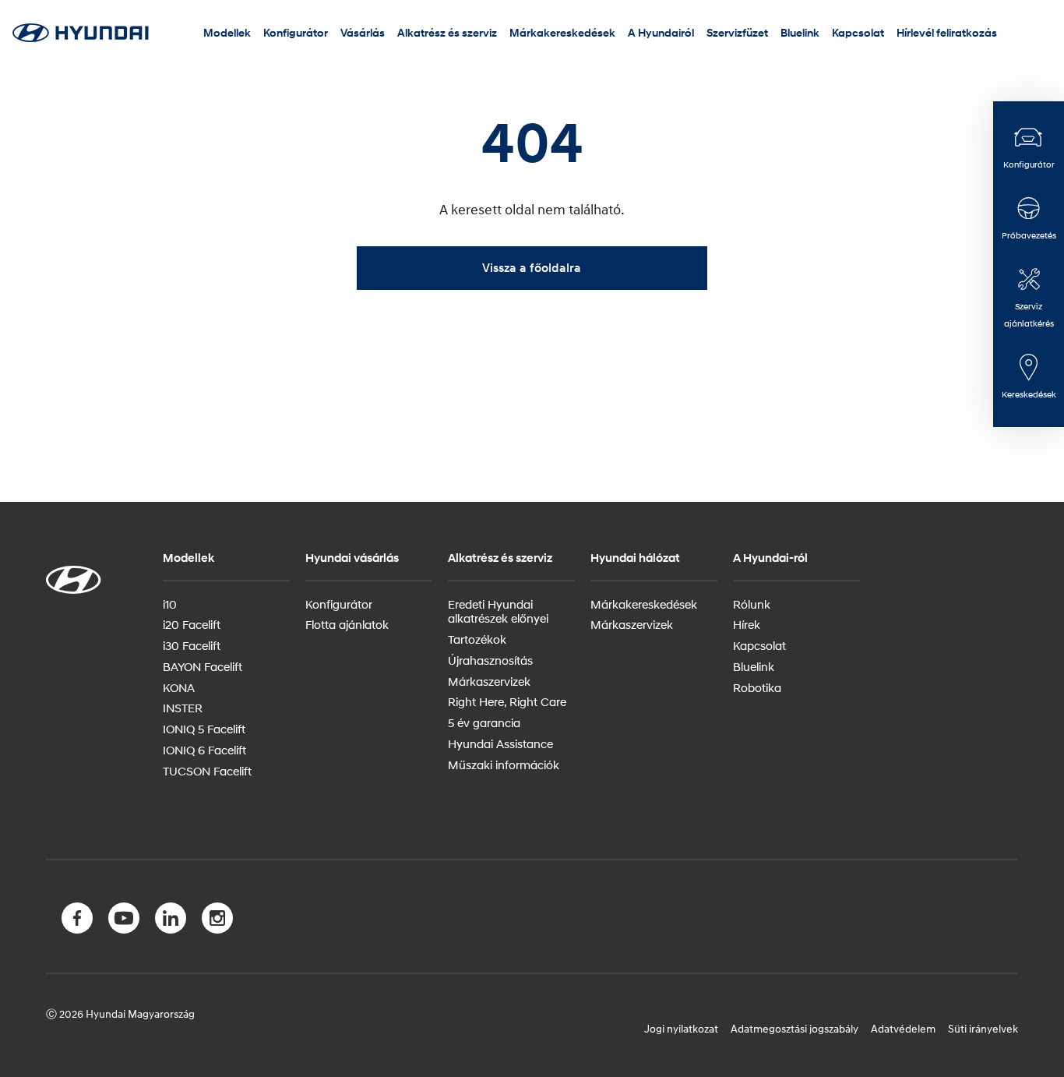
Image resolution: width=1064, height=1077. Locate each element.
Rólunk (751, 604)
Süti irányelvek (983, 1028)
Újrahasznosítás (490, 660)
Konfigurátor (295, 32)
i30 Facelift (191, 645)
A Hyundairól (661, 32)
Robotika (757, 687)
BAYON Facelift (202, 666)
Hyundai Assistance (500, 743)
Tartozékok (477, 639)
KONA (179, 687)
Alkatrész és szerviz (447, 32)
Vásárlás (362, 32)
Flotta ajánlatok (347, 624)
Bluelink (799, 32)
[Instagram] (217, 921)
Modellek (227, 32)
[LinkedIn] (170, 921)
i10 (170, 604)
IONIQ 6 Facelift (204, 750)
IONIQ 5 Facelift (204, 729)
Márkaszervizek (489, 681)
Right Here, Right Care (507, 701)
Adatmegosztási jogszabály (794, 1028)
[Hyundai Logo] (80, 32)
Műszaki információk (503, 764)
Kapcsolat (858, 32)
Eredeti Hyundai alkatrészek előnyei (498, 611)
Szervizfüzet (737, 32)
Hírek (746, 624)
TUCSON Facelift (207, 771)
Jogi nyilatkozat (681, 1028)
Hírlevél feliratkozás (947, 32)
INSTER (183, 708)
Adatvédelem (903, 1028)
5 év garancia (484, 722)
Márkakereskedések (562, 32)
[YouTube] (123, 921)
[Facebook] (77, 921)
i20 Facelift (191, 624)
